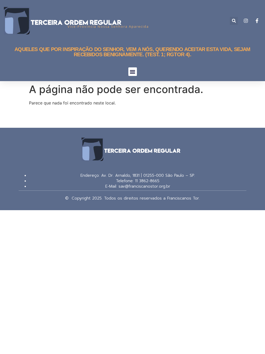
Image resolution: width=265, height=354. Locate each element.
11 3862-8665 (146, 181)
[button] (234, 21)
